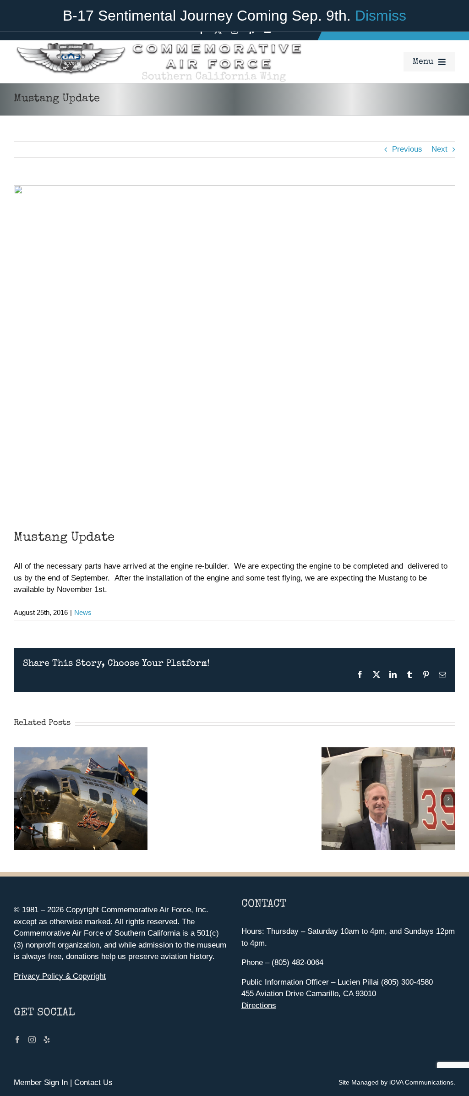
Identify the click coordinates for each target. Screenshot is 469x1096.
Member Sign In (41, 1082)
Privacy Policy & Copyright (60, 976)
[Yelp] (46, 1039)
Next (439, 149)
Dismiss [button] (380, 15)
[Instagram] (32, 1039)
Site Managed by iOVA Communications (395, 1082)
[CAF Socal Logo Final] (158, 44)
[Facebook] (17, 1039)
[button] (20, 799)
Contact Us (93, 1082)
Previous (407, 149)
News (83, 612)
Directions (258, 1005)
